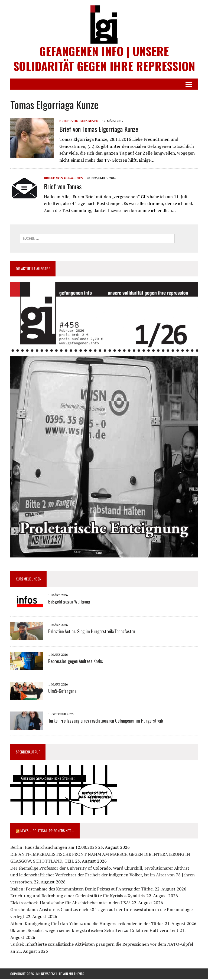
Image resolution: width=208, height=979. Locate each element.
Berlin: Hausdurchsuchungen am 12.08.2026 (53, 847)
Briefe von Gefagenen (79, 121)
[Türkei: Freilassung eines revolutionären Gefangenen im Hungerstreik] (26, 726)
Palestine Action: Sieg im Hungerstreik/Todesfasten (91, 631)
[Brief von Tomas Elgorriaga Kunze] (32, 154)
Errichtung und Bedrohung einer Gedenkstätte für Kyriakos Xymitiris (77, 896)
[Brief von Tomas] (24, 197)
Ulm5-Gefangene (62, 691)
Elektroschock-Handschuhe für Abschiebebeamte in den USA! (70, 903)
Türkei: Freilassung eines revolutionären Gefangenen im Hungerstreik (105, 720)
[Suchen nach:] (97, 238)
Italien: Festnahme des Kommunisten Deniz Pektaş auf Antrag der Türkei (82, 889)
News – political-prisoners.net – (47, 830)
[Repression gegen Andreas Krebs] (26, 666)
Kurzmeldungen (28, 579)
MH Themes (76, 973)
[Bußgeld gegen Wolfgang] (26, 607)
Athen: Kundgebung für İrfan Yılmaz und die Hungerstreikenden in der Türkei (87, 923)
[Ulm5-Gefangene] (26, 696)
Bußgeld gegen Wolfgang (69, 601)
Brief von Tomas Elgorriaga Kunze (98, 129)
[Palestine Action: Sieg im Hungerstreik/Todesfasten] (26, 636)
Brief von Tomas (63, 186)
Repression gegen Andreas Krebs (75, 661)
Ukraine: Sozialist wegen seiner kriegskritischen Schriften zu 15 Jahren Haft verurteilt (94, 930)
